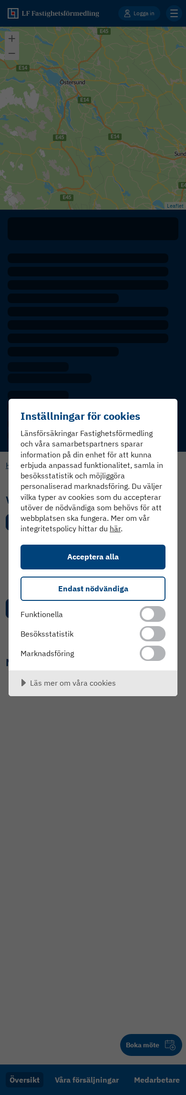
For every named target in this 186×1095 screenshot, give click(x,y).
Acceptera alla (93, 556)
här (115, 528)
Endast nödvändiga (93, 588)
